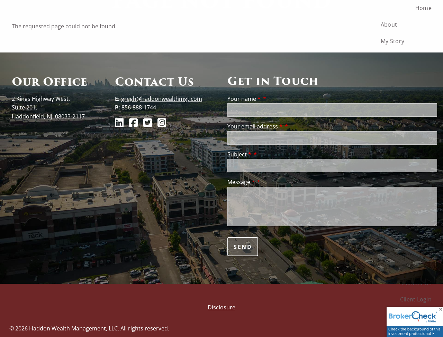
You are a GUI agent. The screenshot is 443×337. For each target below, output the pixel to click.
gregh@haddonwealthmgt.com (161, 99)
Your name (244, 99)
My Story (392, 41)
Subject (239, 154)
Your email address (254, 126)
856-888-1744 (138, 107)
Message (241, 182)
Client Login (416, 299)
